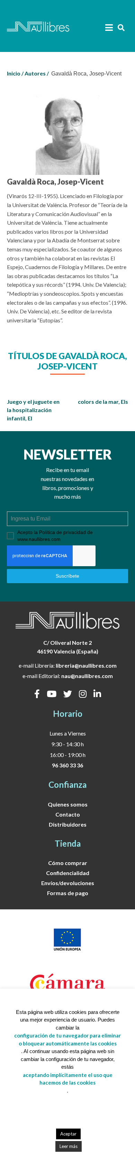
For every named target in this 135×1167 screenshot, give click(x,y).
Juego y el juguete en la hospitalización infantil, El (33, 409)
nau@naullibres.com (87, 675)
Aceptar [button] (68, 1134)
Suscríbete (67, 576)
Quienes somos (68, 804)
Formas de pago (67, 893)
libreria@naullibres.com (86, 665)
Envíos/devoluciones (67, 883)
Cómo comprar (67, 862)
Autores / (37, 73)
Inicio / (15, 73)
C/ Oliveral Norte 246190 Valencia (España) (67, 647)
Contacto (67, 814)
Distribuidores (68, 824)
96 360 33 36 (67, 765)
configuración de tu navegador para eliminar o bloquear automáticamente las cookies (67, 1039)
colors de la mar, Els (103, 401)
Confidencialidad (67, 873)
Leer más (69, 1146)
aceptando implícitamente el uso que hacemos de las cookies (67, 1079)
